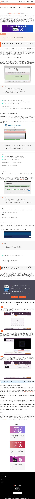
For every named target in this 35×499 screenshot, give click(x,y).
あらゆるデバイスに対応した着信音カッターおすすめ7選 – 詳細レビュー (17, 451)
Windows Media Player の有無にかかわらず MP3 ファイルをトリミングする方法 (17, 436)
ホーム (1, 4)
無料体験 (15, 296)
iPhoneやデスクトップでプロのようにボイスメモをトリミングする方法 (17, 465)
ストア (20, 1)
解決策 (28, 1)
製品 (24, 1)
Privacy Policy (25, 498)
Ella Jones (10, 13)
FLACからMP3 (22, 179)
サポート (33, 1)
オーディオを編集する (7, 4)
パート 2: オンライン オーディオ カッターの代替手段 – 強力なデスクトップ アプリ (15, 37)
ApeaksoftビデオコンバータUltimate (6, 419)
